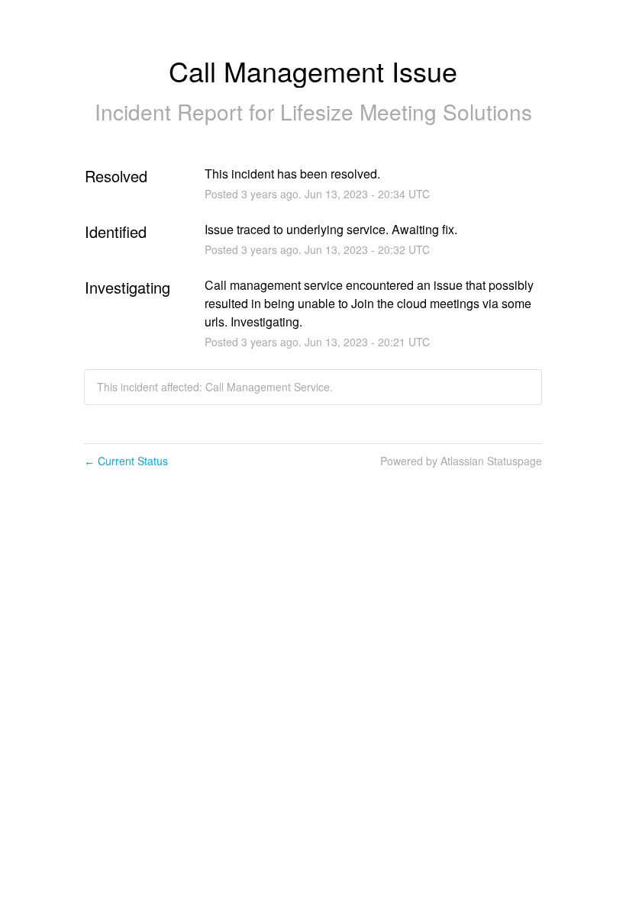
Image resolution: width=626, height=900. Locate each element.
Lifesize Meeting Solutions (406, 111)
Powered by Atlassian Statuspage (461, 460)
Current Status (126, 460)
